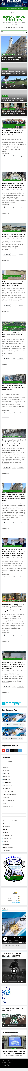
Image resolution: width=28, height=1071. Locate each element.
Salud (4, 832)
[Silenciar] (22, 981)
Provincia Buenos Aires (9, 127)
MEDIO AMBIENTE (7, 800)
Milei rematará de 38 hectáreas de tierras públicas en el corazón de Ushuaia (12, 334)
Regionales (5, 823)
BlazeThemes (7, 1065)
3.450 (16, 703)
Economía (5, 782)
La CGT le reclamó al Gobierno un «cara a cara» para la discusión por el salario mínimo (13, 387)
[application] (14, 971)
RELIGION (5, 826)
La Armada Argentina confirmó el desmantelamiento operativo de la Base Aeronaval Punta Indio (13, 8)
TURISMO (5, 850)
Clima (4, 767)
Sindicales (19, 382)
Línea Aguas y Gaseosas (9, 794)
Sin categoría (6, 835)
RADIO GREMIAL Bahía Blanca (14, 18)
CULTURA (5, 773)
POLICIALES (6, 812)
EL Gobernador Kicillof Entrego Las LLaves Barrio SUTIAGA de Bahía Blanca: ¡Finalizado (13, 132)
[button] (14, 971)
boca (4, 764)
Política (18, 179)
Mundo (4, 803)
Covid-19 (5, 770)
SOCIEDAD (6, 278)
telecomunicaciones (8, 847)
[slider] (12, 981)
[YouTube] (3, 750)
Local (11, 125)
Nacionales (12, 54)
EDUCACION (6, 785)
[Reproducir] (4, 981)
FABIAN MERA (7, 137)
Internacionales (14, 327)
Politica (22, 125)
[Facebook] (7, 750)
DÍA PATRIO (5, 779)
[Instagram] (12, 750)
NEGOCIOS (5, 809)
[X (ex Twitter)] (16, 750)
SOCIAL (5, 841)
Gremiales (5, 788)
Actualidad (5, 54)
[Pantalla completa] (24, 981)
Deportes (5, 776)
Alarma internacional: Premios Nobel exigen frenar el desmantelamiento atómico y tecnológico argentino (13, 185)
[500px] (20, 750)
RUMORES (5, 829)
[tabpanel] (14, 1046)
